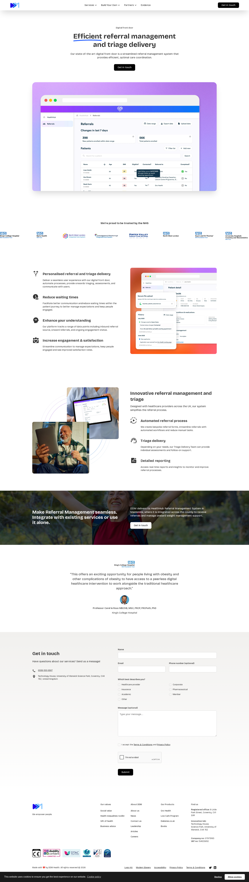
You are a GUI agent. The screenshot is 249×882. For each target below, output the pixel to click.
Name (121, 649)
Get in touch (228, 5)
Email (120, 663)
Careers (134, 836)
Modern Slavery (143, 867)
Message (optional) (128, 708)
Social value (106, 811)
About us (135, 811)
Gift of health (106, 821)
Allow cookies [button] (235, 877)
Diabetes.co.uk (168, 821)
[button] (90, 5)
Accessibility (160, 867)
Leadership (136, 826)
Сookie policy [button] (94, 877)
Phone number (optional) (181, 663)
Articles (134, 831)
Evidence (146, 5)
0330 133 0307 (45, 670)
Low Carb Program (170, 816)
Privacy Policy (163, 744)
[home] (15, 5)
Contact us (136, 821)
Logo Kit (128, 867)
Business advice (108, 826)
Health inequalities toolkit (112, 816)
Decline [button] (218, 877)
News (133, 816)
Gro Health (166, 811)
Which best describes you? (131, 679)
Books (164, 826)
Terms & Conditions (143, 744)
